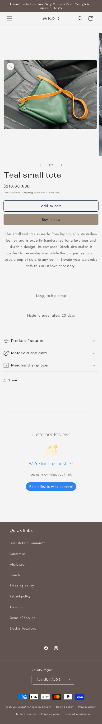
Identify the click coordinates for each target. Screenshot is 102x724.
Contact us (17, 553)
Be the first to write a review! (51, 486)
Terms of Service (22, 617)
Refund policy (20, 596)
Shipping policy (21, 585)
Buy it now (51, 219)
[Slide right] (61, 165)
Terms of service (26, 714)
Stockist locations (22, 628)
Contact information (78, 714)
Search (14, 575)
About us (16, 607)
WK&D (22, 706)
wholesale (16, 564)
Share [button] (12, 380)
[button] (9, 18)
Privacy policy (87, 707)
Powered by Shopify (39, 706)
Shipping (27, 192)
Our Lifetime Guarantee (27, 543)
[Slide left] (40, 165)
